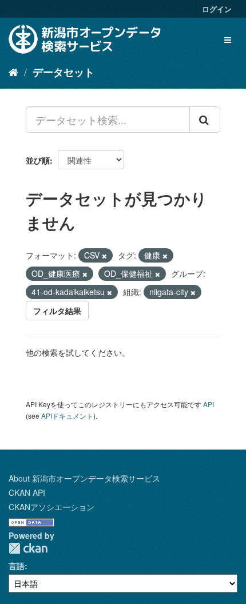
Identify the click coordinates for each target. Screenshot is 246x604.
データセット (63, 72)
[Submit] (204, 119)
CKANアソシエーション (51, 506)
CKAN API (27, 492)
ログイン (217, 8)
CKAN (28, 548)
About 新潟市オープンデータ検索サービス (84, 478)
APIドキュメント (67, 415)
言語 (17, 565)
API (208, 404)
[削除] (104, 255)
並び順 (38, 160)
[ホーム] (13, 71)
